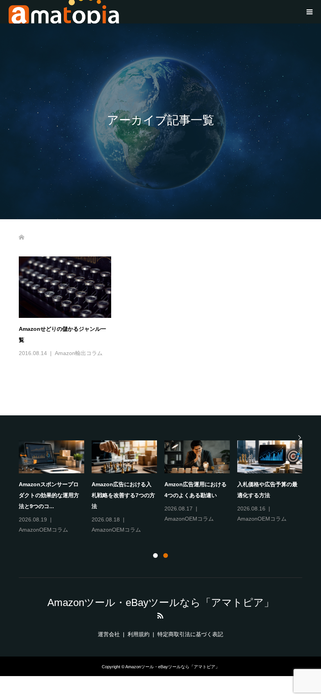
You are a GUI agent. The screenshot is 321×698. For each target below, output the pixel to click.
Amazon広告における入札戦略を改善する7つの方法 (123, 495)
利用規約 (139, 634)
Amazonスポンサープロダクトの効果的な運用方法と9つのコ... (49, 495)
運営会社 (109, 634)
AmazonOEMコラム (43, 530)
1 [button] (155, 555)
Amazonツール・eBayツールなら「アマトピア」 (160, 602)
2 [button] (165, 555)
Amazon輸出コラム (79, 353)
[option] (164, 487)
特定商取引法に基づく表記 (190, 634)
